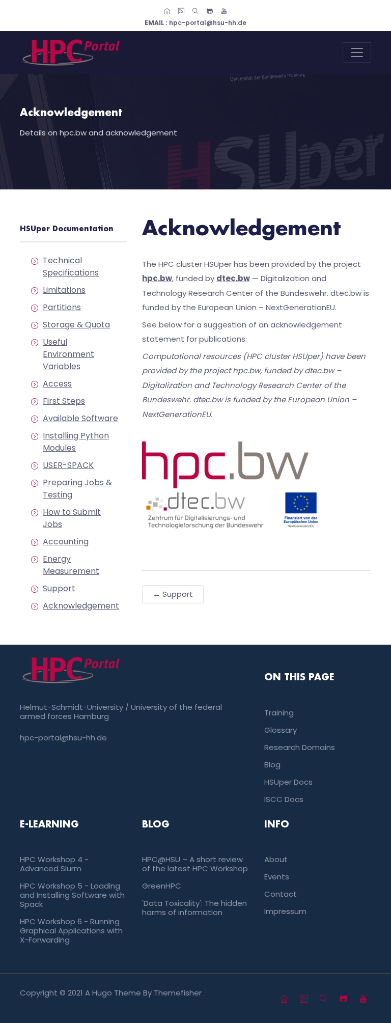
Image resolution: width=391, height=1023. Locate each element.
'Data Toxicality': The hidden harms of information (194, 908)
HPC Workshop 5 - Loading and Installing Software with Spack (72, 894)
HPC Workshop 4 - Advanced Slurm (54, 864)
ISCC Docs (283, 799)
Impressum (285, 911)
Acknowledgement (81, 606)
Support (59, 588)
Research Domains (299, 747)
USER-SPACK (68, 465)
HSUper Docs (288, 782)
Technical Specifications (71, 267)
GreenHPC (161, 885)
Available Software (80, 418)
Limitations (64, 290)
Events (276, 876)
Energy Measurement (71, 565)
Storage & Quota (76, 324)
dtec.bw (233, 278)
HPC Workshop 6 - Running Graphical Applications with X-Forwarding (71, 930)
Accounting (66, 541)
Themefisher (178, 992)
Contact (280, 894)
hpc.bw (157, 278)
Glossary (280, 730)
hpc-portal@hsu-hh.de (195, 22)
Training (279, 712)
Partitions (62, 307)
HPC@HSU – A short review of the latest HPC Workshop (195, 864)
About (276, 859)
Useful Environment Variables (68, 354)
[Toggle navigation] (357, 52)
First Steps (64, 401)
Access (57, 384)
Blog (272, 764)
